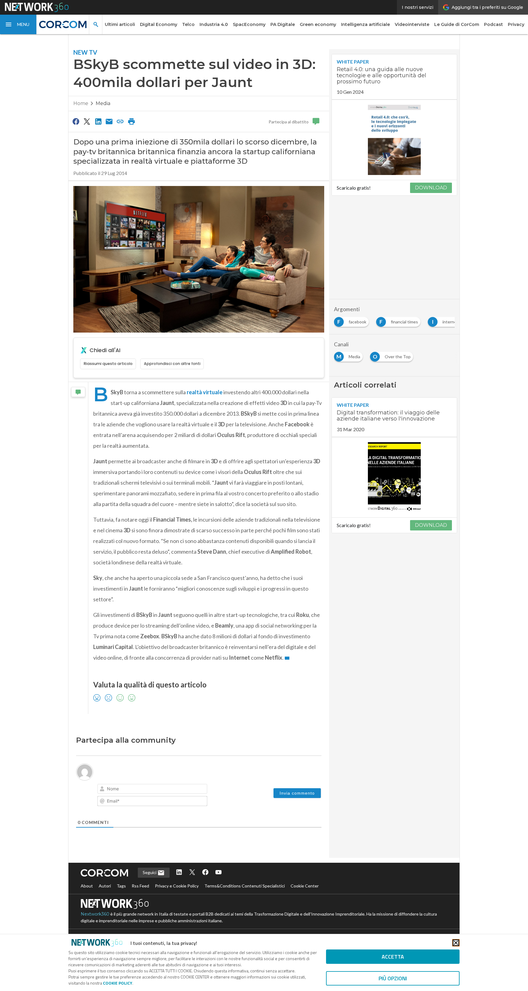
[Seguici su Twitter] (192, 872)
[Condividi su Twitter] (87, 121)
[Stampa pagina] (131, 121)
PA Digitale (282, 24)
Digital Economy (158, 24)
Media (103, 103)
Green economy (318, 24)
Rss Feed (140, 885)
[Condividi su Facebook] (76, 121)
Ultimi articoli (120, 24)
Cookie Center (305, 885)
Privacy (516, 24)
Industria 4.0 (214, 24)
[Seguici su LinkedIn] (179, 872)
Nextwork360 (95, 914)
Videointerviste (412, 24)
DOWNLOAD (431, 188)
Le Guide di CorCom (456, 24)
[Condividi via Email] (109, 121)
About (87, 885)
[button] (18, 24)
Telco (188, 24)
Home (80, 103)
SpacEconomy (249, 24)
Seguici (150, 872)
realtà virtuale (204, 392)
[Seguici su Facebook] (205, 872)
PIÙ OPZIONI (393, 978)
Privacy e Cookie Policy (177, 885)
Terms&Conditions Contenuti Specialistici (244, 885)
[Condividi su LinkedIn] (98, 121)
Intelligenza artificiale (365, 24)
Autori (105, 885)
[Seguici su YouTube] (218, 872)
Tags (121, 885)
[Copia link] (120, 121)
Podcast (493, 24)
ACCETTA (393, 957)
